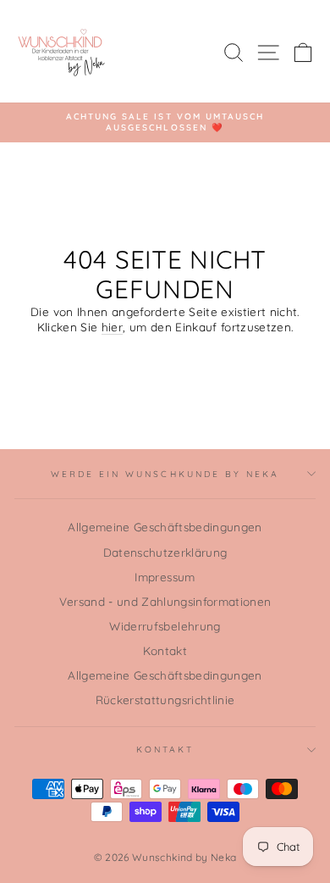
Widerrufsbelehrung (164, 626)
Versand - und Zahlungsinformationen (165, 601)
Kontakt (165, 650)
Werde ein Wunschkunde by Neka (165, 474)
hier (112, 326)
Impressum (165, 576)
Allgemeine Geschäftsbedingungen (165, 526)
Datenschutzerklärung (165, 552)
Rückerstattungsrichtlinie (165, 699)
